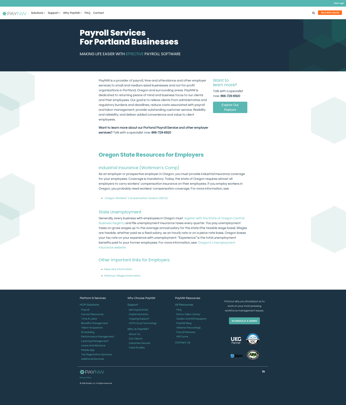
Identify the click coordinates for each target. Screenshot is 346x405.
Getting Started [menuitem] (138, 309)
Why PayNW (71, 12)
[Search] (313, 12)
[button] (264, 371)
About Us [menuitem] (134, 334)
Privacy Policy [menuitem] (86, 378)
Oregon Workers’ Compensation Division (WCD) (136, 198)
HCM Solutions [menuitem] (89, 304)
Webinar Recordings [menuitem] (188, 327)
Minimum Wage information (122, 275)
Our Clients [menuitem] (135, 338)
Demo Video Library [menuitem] (188, 314)
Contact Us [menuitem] (182, 342)
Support (53, 12)
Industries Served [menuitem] (139, 343)
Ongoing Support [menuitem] (139, 318)
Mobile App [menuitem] (88, 350)
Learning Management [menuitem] (95, 341)
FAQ (87, 12)
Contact (98, 12)
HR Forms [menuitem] (182, 336)
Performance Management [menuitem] (97, 336)
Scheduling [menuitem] (87, 332)
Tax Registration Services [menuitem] (96, 354)
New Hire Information (118, 269)
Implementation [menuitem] (138, 314)
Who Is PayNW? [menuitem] (138, 329)
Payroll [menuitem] (85, 309)
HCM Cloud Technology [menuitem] (143, 323)
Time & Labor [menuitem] (89, 318)
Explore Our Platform (230, 107)
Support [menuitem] (132, 304)
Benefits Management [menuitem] (94, 323)
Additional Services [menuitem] (92, 359)
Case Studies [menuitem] (137, 347)
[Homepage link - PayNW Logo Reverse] (92, 372)
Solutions (37, 12)
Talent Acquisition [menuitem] (92, 327)
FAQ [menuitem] (179, 309)
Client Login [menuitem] (339, 3)
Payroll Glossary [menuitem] (185, 332)
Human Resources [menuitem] (92, 314)
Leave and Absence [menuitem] (93, 345)
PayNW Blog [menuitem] (183, 323)
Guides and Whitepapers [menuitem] (191, 318)
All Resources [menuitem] (184, 304)
